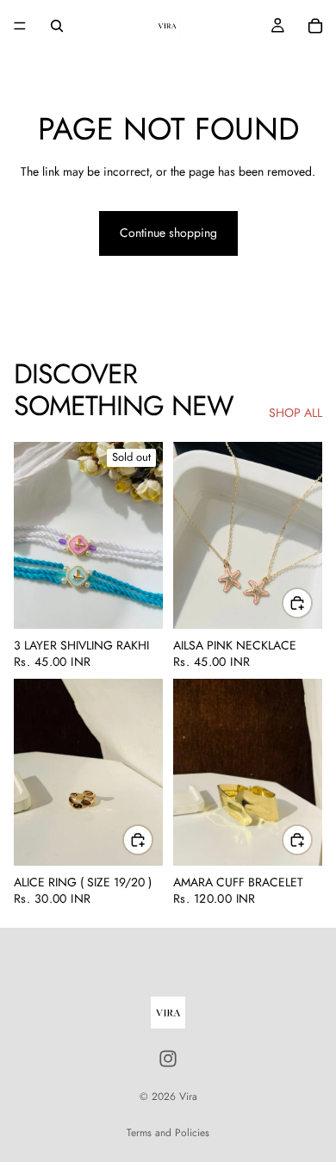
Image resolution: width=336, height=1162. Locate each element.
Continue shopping (168, 232)
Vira (188, 1096)
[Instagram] (168, 1058)
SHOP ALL (295, 413)
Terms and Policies (168, 1132)
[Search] (57, 26)
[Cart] (315, 26)
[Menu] (20, 26)
